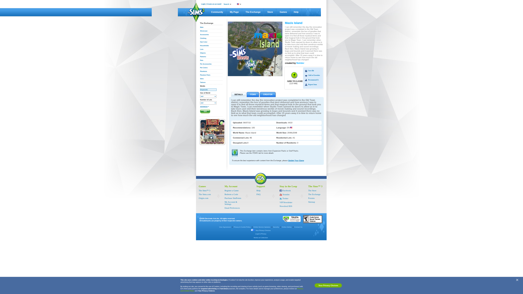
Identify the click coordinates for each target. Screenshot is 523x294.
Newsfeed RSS (286, 206)
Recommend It (313, 80)
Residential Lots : (284, 138)
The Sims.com (205, 194)
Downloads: (282, 123)
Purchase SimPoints (233, 198)
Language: (281, 128)
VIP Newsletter (286, 202)
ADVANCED (204, 106)
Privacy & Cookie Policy (242, 227)
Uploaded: (238, 123)
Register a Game (232, 190)
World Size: (281, 133)
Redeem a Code (231, 194)
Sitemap (311, 202)
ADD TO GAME (295, 81)
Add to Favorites (314, 75)
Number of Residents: (286, 143)
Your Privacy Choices (328, 285)
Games (283, 12)
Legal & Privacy (260, 234)
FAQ (258, 194)
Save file (311, 71)
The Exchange (253, 12)
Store (270, 12)
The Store (312, 190)
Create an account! (214, 4)
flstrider (300, 63)
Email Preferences (232, 208)
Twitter (285, 198)
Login (203, 4)
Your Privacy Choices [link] (263, 230)
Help (296, 12)
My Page (234, 12)
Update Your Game (296, 161)
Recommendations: (242, 128)
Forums (311, 198)
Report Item (312, 84)
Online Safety (287, 227)
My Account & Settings (231, 203)
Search (226, 4)
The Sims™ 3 (204, 190)
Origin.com (203, 198)
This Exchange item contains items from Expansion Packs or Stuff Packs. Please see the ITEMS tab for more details (269, 152)
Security (276, 227)
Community (217, 12)
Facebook (286, 190)
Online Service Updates (262, 227)
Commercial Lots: (241, 138)
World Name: (239, 133)
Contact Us (298, 227)
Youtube (286, 194)
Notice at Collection (261, 237)
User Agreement (225, 227)
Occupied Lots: (240, 143)
